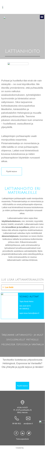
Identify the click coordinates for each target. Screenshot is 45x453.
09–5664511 (24, 309)
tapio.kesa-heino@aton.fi (29, 313)
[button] (42, 17)
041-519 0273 (25, 306)
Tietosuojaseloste (22, 439)
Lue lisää (9, 287)
